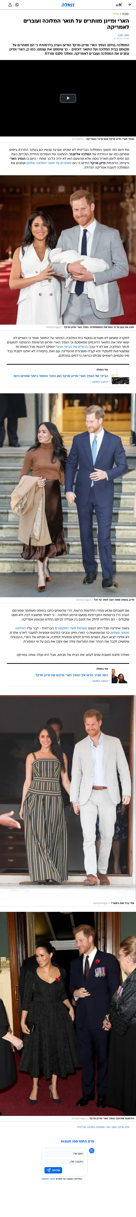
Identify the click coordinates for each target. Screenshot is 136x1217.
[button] (118, 4)
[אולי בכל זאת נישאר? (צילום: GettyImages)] (68, 801)
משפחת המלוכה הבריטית (90, 1127)
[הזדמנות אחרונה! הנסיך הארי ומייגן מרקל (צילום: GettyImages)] (68, 1017)
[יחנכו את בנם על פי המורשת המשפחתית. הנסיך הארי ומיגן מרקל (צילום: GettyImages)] (68, 253)
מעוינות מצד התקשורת (71, 628)
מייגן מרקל (123, 1127)
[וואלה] (68, 5)
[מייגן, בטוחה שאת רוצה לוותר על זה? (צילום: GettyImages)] (68, 498)
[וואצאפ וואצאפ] (17, 5)
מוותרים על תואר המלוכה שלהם (49, 163)
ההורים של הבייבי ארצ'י (72, 347)
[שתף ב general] (10, 5)
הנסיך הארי (111, 1127)
